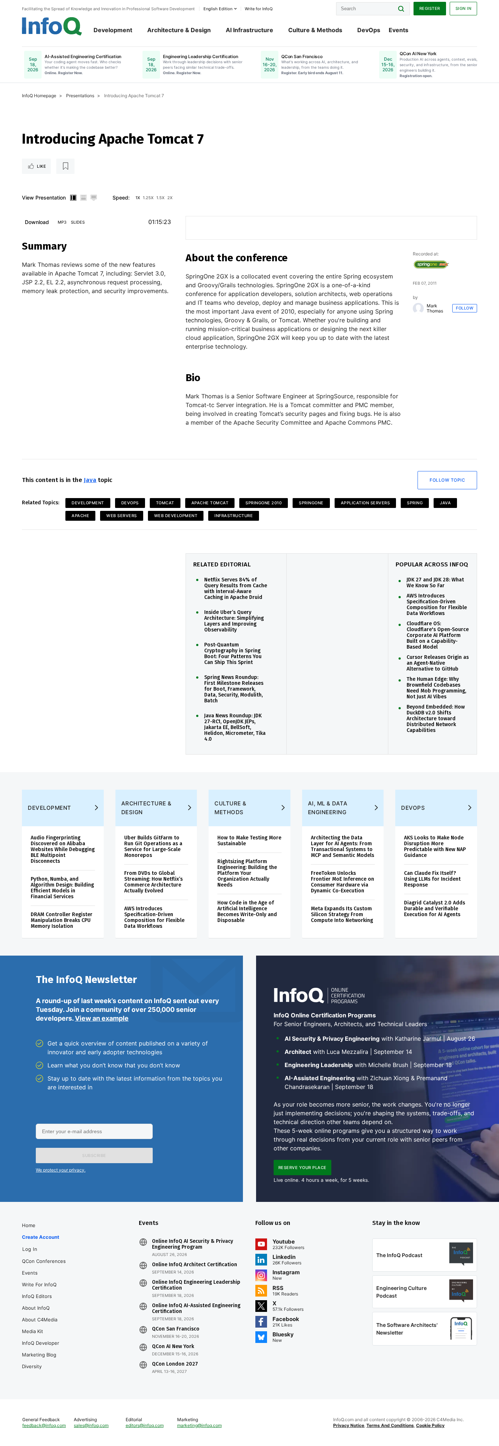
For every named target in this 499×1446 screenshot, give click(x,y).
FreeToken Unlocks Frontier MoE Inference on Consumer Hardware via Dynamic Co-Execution (342, 882)
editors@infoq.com (145, 1425)
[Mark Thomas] (418, 308)
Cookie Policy (430, 1425)
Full (93, 197)
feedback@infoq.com (44, 1425)
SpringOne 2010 (263, 502)
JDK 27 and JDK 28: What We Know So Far (435, 583)
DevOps (368, 30)
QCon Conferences (44, 1261)
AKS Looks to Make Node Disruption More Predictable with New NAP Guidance (435, 846)
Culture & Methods (315, 30)
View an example (102, 1018)
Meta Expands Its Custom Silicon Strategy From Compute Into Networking (342, 914)
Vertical (73, 197)
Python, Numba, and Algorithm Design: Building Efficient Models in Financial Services (62, 888)
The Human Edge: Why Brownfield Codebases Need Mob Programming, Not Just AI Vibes (436, 688)
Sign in (464, 8)
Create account (40, 1237)
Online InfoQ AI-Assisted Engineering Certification (196, 1308)
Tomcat (165, 502)
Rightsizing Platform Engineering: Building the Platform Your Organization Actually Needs (247, 873)
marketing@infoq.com (199, 1425)
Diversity (32, 1366)
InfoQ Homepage (39, 95)
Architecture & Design (179, 30)
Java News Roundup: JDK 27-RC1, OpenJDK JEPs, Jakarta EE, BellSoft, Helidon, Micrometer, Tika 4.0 (235, 727)
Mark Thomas (435, 308)
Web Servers (121, 515)
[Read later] (65, 166)
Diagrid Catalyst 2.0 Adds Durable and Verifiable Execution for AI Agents (434, 909)
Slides (78, 222)
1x (138, 197)
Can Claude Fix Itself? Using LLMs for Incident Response (432, 879)
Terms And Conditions (390, 1425)
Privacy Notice (348, 1425)
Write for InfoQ (39, 1284)
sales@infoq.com (91, 1425)
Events (398, 30)
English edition (217, 8)
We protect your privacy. (60, 1170)
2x (169, 197)
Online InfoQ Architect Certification (194, 1265)
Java (90, 480)
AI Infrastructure (249, 30)
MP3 (62, 222)
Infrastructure (233, 515)
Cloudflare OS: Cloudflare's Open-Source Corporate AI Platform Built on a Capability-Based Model (438, 635)
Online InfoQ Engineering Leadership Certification (196, 1285)
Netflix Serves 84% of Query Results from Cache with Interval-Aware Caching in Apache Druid (235, 588)
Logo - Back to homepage (52, 26)
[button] (94, 1155)
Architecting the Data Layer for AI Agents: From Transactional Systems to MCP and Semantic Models (342, 846)
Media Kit (32, 1331)
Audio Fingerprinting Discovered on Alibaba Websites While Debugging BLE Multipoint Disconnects (63, 849)
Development (113, 30)
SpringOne (311, 502)
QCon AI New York (173, 1347)
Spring (415, 502)
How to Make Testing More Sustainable (249, 841)
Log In (29, 1249)
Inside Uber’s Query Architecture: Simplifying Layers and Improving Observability (234, 621)
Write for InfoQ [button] (259, 8)
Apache (80, 515)
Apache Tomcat (210, 502)
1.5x (160, 197)
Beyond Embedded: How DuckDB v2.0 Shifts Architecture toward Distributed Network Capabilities (436, 718)
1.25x (148, 197)
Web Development (176, 515)
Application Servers (365, 502)
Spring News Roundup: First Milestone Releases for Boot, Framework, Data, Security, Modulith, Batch (233, 689)
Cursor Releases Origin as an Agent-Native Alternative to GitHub (438, 663)
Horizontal (83, 197)
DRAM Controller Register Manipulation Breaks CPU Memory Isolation (61, 920)
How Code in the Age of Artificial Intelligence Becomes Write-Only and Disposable (247, 911)
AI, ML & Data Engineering (328, 808)
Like (41, 166)
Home (28, 1225)
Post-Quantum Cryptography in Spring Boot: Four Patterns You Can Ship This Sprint (233, 653)
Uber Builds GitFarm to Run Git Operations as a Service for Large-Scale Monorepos (153, 846)
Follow (464, 308)
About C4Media (39, 1319)
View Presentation (44, 197)
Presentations (80, 95)
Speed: (121, 197)
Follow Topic (447, 480)
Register (429, 8)
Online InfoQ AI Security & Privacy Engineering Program (192, 1244)
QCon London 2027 (175, 1364)
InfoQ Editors (37, 1296)
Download (37, 222)
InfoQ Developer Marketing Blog (40, 1349)
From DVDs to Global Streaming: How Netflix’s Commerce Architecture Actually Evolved (153, 882)
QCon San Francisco (175, 1329)
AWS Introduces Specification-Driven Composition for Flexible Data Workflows (437, 604)
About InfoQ (36, 1308)
